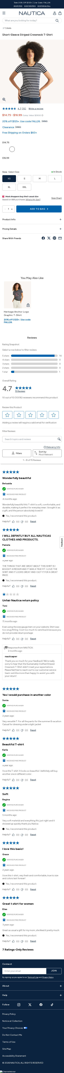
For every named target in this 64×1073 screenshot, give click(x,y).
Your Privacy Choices (12, 1028)
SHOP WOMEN (30, 6)
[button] (7, 414)
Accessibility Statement (14, 1056)
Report (33, 521)
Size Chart (56, 198)
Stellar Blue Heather (12, 149)
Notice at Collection (12, 1021)
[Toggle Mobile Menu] (4, 13)
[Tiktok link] (52, 1004)
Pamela (6, 545)
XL (9, 187)
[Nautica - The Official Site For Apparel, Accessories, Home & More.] (32, 13)
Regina (6, 799)
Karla (5, 750)
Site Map (6, 1049)
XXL (24, 187)
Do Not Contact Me (12, 1035)
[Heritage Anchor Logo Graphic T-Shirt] (17, 294)
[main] (32, 491)
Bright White (5, 149)
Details (44, 121)
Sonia (5, 700)
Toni (4, 606)
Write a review (36, 108)
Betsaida (7, 483)
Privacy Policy (47, 977)
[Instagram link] (18, 1004)
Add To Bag (38, 209)
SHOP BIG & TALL (43, 6)
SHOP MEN (18, 6)
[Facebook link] (41, 1004)
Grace (5, 854)
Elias (4, 909)
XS (9, 178)
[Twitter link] (30, 1004)
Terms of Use (33, 977)
